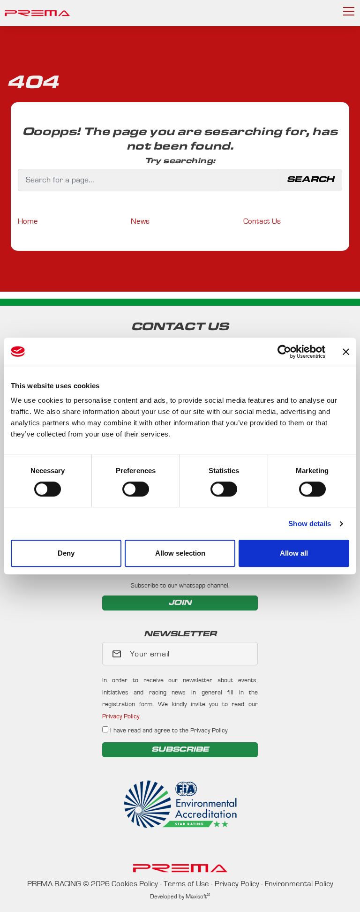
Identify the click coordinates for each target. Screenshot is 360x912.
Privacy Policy (120, 716)
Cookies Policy (135, 884)
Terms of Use (186, 884)
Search (310, 179)
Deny (66, 553)
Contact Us (262, 221)
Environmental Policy (299, 884)
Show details (309, 524)
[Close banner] (346, 351)
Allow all (294, 553)
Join (180, 602)
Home (28, 221)
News (140, 221)
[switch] (135, 489)
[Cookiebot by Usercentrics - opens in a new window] (284, 352)
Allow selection (180, 553)
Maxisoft (198, 897)
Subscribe (180, 749)
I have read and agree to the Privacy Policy (167, 730)
